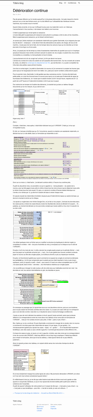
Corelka (53, 406)
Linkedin (39, 410)
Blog (60, 3)
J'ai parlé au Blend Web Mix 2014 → (52, 393)
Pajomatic (53, 408)
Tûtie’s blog (18, 3)
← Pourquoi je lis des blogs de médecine (26, 393)
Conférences (72, 3)
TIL (79, 3)
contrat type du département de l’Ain (38, 63)
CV (65, 3)
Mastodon (40, 408)
